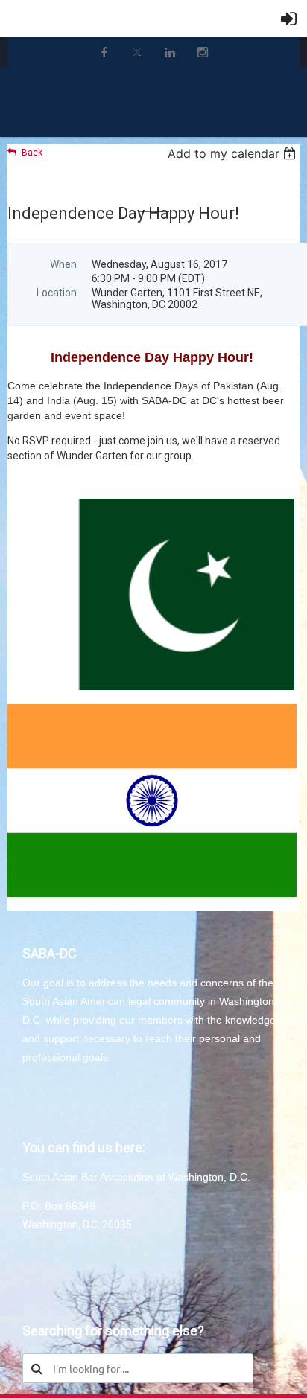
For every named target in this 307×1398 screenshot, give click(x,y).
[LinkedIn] (170, 52)
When (63, 264)
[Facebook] (104, 52)
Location (57, 293)
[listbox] (234, 153)
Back (32, 152)
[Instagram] (202, 52)
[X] (137, 52)
